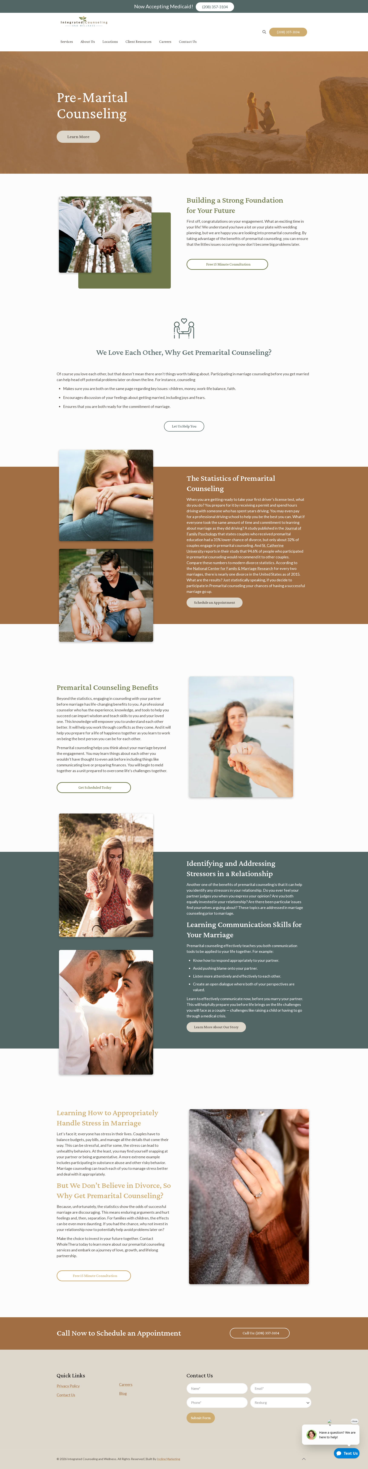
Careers (125, 1384)
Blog (123, 1393)
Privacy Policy (68, 1386)
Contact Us (66, 1394)
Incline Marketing (168, 1459)
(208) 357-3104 (215, 6)
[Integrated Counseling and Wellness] (84, 22)
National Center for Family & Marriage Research (233, 568)
